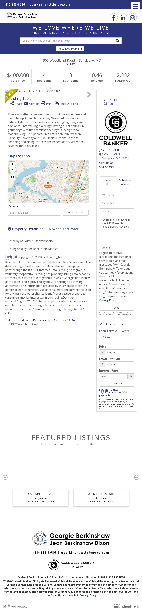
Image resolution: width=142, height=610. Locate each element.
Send (116, 307)
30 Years (123, 331)
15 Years (108, 337)
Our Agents (106, 167)
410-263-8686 (15, 4)
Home (12, 320)
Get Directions (76, 212)
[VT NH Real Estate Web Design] (126, 605)
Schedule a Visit (125, 182)
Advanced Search (69, 48)
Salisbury (60, 320)
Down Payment (109, 358)
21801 (72, 320)
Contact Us (106, 163)
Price (102, 346)
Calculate (117, 383)
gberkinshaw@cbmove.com (50, 4)
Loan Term (106, 331)
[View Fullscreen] (12, 177)
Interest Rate (108, 370)
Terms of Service (122, 314)
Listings (23, 320)
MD (33, 320)
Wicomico (45, 320)
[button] (117, 40)
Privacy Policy (108, 300)
